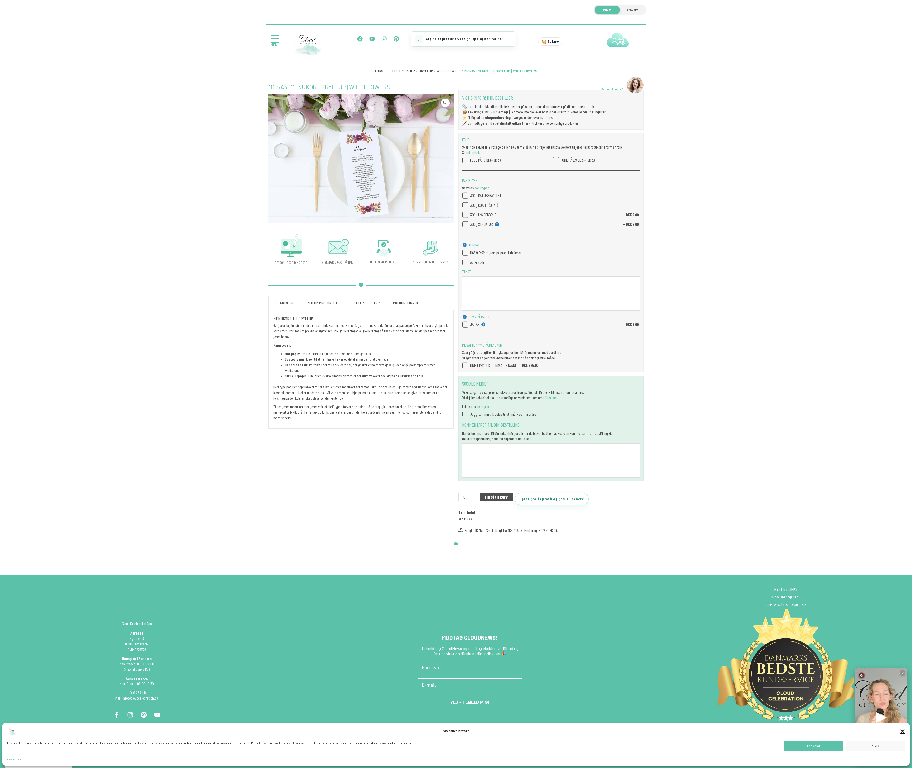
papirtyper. (482, 187)
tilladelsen (550, 397)
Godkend (813, 746)
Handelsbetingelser (784, 596)
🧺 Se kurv (550, 41)
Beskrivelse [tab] (284, 302)
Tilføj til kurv (496, 497)
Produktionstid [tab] (406, 302)
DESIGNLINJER (403, 70)
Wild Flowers (449, 70)
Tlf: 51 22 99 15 (137, 692)
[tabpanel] (361, 369)
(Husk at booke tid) (137, 669)
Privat (607, 10)
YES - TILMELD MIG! (469, 702)
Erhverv (632, 10)
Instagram (484, 406)
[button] (902, 731)
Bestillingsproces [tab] (365, 302)
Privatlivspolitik (15, 759)
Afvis (875, 746)
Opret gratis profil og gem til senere (551, 498)
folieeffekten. (475, 152)
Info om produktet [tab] (322, 302)
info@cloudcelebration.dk (140, 698)
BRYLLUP (426, 70)
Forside (382, 70)
